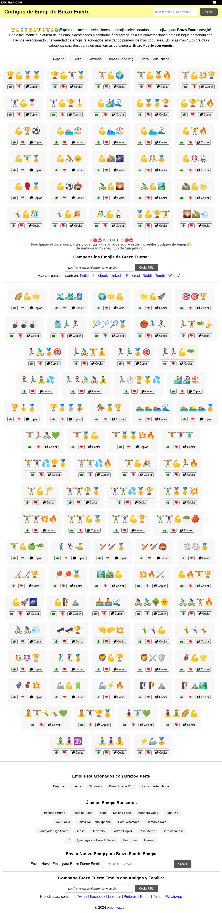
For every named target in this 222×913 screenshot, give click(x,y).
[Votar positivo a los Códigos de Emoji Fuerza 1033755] (138, 586)
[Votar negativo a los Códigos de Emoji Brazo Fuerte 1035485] (62, 114)
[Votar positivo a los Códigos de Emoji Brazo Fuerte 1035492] (184, 114)
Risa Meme (147, 831)
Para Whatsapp (128, 822)
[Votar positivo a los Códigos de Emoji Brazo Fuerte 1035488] (14, 198)
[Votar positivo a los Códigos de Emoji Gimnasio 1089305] (138, 613)
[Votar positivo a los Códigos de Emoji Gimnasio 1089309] (33, 474)
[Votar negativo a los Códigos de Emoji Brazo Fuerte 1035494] (148, 114)
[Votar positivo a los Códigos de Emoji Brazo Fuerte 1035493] (98, 86)
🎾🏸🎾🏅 (109, 324)
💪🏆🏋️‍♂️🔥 (197, 103)
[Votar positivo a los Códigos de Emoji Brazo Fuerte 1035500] (98, 170)
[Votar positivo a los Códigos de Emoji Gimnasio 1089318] (183, 336)
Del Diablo (63, 822)
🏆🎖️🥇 (23, 407)
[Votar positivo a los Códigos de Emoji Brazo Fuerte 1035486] (56, 198)
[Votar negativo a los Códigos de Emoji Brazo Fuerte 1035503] (150, 86)
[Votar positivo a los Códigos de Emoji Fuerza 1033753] (56, 752)
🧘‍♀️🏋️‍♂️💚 (138, 713)
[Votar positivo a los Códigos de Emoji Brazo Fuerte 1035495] (56, 170)
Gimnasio (95, 59)
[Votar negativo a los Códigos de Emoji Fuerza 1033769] (62, 613)
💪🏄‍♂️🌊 (110, 103)
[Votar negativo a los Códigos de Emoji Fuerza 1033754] (62, 419)
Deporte (58, 59)
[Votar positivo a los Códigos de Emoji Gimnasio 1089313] (30, 447)
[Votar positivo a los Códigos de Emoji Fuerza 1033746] (116, 530)
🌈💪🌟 (27, 296)
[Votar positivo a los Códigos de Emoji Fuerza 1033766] (98, 669)
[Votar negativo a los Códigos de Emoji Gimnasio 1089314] (80, 530)
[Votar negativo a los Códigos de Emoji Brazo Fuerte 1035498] (19, 114)
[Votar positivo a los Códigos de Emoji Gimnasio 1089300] (119, 502)
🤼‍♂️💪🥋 (110, 214)
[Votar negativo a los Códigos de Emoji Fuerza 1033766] (106, 669)
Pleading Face (82, 812)
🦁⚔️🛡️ (153, 658)
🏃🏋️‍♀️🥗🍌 (196, 324)
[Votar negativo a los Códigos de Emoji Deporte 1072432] (190, 641)
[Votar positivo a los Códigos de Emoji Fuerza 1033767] (97, 586)
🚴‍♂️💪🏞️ (153, 186)
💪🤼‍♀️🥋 (195, 158)
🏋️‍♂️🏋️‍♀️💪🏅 (84, 519)
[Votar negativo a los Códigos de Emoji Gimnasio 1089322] (40, 363)
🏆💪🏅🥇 (23, 75)
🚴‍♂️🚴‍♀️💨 (27, 630)
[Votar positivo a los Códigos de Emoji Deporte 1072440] (54, 336)
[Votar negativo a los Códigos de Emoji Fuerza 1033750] (148, 752)
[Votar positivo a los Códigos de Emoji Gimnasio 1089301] (73, 391)
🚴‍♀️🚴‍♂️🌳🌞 (151, 602)
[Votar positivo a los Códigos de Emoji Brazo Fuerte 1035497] (140, 170)
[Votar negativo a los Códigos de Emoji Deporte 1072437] (23, 669)
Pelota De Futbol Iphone (94, 822)
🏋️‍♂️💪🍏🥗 (27, 546)
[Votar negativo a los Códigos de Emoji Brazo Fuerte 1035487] (194, 86)
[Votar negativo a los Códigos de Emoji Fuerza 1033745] (106, 641)
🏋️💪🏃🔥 (180, 463)
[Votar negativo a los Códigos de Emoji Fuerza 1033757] (36, 502)
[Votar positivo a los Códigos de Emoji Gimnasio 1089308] (120, 363)
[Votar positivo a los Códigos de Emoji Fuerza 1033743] (140, 669)
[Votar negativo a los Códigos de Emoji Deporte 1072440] (62, 336)
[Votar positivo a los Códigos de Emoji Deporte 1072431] (97, 336)
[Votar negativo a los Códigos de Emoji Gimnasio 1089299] (176, 474)
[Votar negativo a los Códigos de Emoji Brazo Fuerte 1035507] (63, 86)
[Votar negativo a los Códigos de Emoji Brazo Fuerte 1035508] (190, 170)
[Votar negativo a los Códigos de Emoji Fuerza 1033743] (148, 669)
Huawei (149, 840)
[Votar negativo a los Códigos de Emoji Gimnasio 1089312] (90, 725)
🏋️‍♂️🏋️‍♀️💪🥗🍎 (177, 519)
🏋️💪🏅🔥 (154, 75)
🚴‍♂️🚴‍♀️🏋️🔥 (196, 602)
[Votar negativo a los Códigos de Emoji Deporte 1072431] (105, 336)
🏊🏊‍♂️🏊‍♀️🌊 (152, 407)
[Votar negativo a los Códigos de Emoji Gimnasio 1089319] (133, 474)
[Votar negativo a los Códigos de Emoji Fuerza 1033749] (23, 697)
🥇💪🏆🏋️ (152, 214)
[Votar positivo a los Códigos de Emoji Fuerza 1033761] (182, 669)
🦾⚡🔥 (111, 685)
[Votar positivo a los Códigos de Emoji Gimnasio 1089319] (125, 474)
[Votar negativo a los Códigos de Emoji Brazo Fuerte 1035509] (106, 142)
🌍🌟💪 (111, 296)
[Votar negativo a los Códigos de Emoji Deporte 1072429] (148, 336)
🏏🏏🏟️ (154, 546)
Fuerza (76, 59)
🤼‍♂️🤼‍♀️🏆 (27, 658)
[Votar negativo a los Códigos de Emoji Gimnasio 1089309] (41, 474)
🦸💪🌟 (195, 658)
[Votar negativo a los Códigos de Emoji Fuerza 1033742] (190, 586)
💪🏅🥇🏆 (152, 103)
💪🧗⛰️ (67, 602)
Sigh (103, 812)
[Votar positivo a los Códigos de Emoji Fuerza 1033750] (140, 752)
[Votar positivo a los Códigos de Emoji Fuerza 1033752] (14, 641)
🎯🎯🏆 (195, 296)
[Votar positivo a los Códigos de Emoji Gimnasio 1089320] (125, 725)
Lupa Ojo (172, 812)
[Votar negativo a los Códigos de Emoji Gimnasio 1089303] (173, 530)
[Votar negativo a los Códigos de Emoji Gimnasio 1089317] (176, 502)
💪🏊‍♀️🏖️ (111, 131)
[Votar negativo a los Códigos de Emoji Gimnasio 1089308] (129, 363)
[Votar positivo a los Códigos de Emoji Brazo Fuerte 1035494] (140, 114)
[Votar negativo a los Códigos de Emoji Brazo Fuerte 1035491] (63, 225)
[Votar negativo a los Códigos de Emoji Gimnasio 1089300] (127, 502)
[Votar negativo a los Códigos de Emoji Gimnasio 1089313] (38, 447)
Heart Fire (130, 840)
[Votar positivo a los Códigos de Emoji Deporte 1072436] (183, 558)
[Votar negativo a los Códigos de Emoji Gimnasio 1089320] (133, 725)
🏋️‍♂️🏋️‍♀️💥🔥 (40, 519)
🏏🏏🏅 (112, 546)
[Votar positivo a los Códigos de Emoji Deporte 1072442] (56, 641)
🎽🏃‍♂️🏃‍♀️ (67, 324)
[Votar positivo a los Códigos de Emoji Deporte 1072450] (182, 308)
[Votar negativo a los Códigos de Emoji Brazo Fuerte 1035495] (65, 170)
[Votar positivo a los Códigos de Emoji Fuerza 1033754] (54, 419)
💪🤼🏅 (153, 158)
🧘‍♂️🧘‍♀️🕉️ (69, 741)
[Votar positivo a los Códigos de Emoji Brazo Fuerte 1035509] (98, 142)
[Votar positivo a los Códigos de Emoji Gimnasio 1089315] (24, 391)
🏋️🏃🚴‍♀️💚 (42, 435)
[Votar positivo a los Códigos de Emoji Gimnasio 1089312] (81, 725)
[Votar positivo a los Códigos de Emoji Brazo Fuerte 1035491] (55, 225)
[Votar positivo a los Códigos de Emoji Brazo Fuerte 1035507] (55, 86)
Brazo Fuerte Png (121, 59)
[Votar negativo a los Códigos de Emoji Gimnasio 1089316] (191, 613)
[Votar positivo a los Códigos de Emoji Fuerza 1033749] (14, 697)
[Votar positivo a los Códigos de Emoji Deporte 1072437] (14, 669)
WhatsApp (176, 275)
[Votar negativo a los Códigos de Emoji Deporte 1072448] (21, 586)
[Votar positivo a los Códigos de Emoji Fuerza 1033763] (140, 641)
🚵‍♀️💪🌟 (195, 186)
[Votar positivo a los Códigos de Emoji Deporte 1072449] (141, 558)
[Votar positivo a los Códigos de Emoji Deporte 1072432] (182, 641)
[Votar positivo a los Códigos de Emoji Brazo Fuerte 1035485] (54, 114)
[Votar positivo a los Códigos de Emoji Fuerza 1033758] (56, 697)
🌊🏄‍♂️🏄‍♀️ (69, 296)
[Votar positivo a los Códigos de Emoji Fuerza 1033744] (183, 225)
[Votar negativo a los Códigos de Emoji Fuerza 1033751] (65, 308)
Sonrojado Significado (53, 831)
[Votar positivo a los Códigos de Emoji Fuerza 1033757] (27, 502)
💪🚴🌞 (69, 158)
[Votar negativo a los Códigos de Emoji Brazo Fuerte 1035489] (190, 198)
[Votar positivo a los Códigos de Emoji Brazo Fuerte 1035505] (140, 198)
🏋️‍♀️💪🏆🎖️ (66, 103)
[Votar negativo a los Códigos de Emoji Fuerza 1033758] (65, 697)
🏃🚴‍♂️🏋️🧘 (89, 352)
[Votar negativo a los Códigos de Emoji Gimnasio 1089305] (147, 613)
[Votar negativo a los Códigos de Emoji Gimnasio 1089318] (191, 336)
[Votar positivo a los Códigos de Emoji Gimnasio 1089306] (120, 447)
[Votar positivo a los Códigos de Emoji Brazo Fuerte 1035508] (182, 170)
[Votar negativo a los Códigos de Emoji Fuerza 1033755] (147, 586)
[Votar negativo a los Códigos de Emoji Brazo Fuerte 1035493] (106, 86)
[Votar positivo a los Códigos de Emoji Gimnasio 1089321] (70, 502)
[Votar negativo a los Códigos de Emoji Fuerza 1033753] (65, 752)
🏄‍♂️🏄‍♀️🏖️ (186, 380)
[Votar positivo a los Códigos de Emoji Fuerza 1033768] (98, 697)
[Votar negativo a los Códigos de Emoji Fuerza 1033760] (36, 530)
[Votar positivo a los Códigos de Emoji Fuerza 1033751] (56, 308)
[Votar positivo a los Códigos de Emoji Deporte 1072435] (12, 336)
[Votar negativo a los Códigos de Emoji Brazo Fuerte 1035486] (65, 198)
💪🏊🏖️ (69, 131)
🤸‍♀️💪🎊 (26, 214)
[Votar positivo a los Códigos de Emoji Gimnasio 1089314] (72, 530)
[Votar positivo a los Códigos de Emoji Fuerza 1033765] (12, 613)
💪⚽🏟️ (69, 186)
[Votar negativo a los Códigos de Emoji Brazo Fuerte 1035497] (148, 170)
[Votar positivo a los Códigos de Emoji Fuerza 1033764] (10, 419)
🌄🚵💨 (196, 214)
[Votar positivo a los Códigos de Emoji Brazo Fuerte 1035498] (10, 114)
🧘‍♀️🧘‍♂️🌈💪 (180, 713)
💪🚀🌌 (25, 602)
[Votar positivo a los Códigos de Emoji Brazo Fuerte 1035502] (14, 142)
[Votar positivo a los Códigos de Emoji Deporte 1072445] (99, 558)
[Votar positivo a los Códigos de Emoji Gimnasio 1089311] (14, 558)
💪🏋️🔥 (195, 131)
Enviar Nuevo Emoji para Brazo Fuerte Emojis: (66, 864)
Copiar (33, 86)
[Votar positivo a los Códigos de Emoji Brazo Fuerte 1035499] (56, 142)
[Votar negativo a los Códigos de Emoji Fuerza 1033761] (190, 669)
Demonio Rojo (156, 822)
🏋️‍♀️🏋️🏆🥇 (83, 491)
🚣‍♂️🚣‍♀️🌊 (108, 602)
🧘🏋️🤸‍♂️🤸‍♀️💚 (45, 713)
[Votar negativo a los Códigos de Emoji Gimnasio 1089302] (41, 725)
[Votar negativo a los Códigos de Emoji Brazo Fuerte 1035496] (148, 225)
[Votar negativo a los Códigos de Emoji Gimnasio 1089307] (176, 725)
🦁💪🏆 (111, 658)
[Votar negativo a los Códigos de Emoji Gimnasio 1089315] (32, 391)
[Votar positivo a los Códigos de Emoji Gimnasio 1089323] (81, 474)
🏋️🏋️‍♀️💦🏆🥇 (45, 463)
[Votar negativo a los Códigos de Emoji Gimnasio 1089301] (81, 391)
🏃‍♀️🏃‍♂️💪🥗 (177, 352)
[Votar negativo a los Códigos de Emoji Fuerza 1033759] (148, 697)
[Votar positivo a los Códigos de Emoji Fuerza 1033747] (140, 308)
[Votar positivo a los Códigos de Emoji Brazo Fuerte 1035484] (97, 225)
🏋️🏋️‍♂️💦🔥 (94, 463)
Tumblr (160, 275)
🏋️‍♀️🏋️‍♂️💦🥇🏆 (132, 491)
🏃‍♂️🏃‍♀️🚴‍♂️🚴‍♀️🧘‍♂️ (86, 380)
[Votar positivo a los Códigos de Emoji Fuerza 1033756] (98, 308)
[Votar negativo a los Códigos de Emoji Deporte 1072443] (65, 669)
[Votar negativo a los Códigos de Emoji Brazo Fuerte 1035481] (190, 142)
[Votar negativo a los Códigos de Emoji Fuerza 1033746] (124, 530)
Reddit (147, 275)
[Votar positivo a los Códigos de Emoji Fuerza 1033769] (54, 613)
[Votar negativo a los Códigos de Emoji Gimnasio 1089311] (23, 558)
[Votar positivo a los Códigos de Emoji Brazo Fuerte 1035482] (10, 86)
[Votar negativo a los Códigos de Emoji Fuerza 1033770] (81, 447)
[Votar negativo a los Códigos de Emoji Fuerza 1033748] (190, 697)
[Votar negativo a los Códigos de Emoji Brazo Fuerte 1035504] (105, 114)
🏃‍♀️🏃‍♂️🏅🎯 (133, 352)
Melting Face (122, 812)
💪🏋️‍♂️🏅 (27, 158)
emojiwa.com (117, 907)
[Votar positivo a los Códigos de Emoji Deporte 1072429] (140, 336)
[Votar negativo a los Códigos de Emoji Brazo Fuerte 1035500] (106, 170)
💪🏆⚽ (27, 131)
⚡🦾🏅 (153, 741)
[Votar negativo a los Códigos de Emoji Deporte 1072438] (104, 613)
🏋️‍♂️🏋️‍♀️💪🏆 (129, 519)
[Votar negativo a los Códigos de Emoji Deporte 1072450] (190, 308)
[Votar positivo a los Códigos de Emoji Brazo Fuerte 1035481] (182, 142)
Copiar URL (146, 267)
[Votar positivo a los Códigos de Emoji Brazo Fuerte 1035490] (140, 142)
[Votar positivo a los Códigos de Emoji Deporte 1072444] (97, 419)
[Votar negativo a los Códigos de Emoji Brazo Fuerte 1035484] (105, 225)
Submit (182, 864)
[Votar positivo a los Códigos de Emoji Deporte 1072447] (184, 419)
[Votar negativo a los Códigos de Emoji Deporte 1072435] (20, 336)
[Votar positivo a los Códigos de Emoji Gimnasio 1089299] (168, 474)
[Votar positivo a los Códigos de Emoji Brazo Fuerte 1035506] (14, 170)
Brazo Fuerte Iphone (155, 59)
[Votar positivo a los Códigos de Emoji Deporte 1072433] (57, 558)
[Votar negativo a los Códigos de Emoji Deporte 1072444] (105, 419)
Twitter (85, 275)
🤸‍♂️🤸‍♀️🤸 (195, 630)
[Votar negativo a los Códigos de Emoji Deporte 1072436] (191, 558)
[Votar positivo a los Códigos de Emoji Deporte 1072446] (98, 752)
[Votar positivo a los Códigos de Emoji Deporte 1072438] (95, 613)
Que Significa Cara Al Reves (96, 840)
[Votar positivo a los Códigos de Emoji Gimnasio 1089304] (126, 391)
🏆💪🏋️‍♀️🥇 (68, 75)
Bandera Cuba (148, 812)
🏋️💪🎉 (138, 463)
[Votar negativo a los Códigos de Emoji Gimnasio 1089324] (173, 363)
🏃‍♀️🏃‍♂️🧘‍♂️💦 (37, 380)
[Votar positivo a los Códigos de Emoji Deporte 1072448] (13, 586)
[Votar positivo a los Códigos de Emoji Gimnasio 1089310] (76, 363)
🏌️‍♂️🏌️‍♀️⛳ (70, 546)
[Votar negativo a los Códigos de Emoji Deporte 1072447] (193, 419)
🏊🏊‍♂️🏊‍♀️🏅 (197, 407)
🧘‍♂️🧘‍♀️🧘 (111, 741)
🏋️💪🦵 (40, 491)
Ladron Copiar (122, 831)
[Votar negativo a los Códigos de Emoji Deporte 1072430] (148, 419)
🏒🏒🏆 (26, 574)
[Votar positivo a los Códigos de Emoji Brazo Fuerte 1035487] (186, 86)
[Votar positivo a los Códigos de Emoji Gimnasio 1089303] (165, 530)
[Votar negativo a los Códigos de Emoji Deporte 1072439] (63, 586)
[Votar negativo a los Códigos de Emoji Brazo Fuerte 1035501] (21, 225)
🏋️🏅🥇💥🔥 (133, 435)
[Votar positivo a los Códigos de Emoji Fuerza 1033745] (98, 641)
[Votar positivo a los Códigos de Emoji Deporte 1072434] (173, 391)
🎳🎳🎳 (25, 324)
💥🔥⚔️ (152, 574)
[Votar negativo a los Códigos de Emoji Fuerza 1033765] (20, 613)
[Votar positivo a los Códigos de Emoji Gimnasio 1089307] (168, 725)
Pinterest (133, 275)
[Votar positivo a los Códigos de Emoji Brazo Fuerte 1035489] (182, 198)
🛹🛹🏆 (69, 630)
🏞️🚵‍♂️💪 (110, 574)
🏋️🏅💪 (86, 435)
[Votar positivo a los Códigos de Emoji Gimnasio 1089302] (33, 725)
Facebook (100, 275)
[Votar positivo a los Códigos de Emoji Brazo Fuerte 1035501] (13, 225)
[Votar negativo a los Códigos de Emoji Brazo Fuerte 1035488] (23, 198)
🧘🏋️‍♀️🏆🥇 (94, 713)
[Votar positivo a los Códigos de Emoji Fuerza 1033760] (27, 530)
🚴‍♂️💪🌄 (111, 186)
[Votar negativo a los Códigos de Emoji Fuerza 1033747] (148, 308)
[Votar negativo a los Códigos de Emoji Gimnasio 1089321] (79, 502)
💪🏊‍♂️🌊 (153, 131)
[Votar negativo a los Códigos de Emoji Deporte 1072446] (106, 752)
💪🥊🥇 (27, 186)
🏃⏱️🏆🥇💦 (139, 380)
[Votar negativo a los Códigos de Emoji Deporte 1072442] (65, 641)
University (98, 831)
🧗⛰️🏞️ (195, 685)
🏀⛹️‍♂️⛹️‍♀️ (153, 324)
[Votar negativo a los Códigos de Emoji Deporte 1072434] (182, 391)
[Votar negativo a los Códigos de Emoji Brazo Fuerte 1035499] (65, 142)
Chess (80, 831)
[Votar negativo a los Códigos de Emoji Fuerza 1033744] (191, 225)
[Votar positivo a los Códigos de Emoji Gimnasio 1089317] (168, 502)
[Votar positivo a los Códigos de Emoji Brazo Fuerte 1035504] (97, 114)
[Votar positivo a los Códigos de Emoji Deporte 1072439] (55, 586)
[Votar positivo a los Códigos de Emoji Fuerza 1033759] (140, 697)
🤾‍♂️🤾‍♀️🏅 (69, 658)
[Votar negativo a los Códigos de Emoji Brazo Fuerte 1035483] (106, 198)
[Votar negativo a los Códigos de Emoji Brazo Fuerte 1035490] (148, 142)
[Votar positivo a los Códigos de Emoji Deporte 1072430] (140, 419)
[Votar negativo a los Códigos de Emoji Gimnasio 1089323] (90, 474)
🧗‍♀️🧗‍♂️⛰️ (153, 685)
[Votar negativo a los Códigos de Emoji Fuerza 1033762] (23, 308)
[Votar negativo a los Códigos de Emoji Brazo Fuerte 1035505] (148, 198)
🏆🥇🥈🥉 (66, 407)
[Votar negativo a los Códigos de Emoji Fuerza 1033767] (105, 586)
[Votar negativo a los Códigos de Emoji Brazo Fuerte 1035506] (23, 170)
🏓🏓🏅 (68, 574)
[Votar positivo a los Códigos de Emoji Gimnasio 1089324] (165, 363)
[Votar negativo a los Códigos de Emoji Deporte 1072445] (108, 558)
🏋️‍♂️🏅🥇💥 (180, 491)
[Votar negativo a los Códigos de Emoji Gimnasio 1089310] (84, 363)
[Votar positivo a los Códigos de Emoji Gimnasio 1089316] (183, 613)
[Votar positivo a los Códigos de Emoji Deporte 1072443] (56, 669)
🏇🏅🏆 (110, 407)
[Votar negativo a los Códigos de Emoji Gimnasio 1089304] (134, 391)
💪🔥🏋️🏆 (194, 574)
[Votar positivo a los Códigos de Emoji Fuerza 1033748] (182, 697)
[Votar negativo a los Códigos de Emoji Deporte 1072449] (150, 558)
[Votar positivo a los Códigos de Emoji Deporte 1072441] (168, 447)
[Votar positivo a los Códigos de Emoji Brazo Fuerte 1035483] (98, 198)
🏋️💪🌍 (111, 75)
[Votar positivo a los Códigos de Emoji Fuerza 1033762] (14, 308)
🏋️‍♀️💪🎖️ (23, 103)
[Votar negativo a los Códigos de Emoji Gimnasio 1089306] (129, 447)
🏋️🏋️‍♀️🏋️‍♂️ (181, 435)
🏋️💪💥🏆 (198, 75)
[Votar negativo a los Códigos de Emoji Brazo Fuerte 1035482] (19, 86)
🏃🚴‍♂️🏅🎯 (44, 352)
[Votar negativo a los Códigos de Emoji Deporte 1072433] (66, 558)
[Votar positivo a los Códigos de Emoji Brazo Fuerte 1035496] (140, 225)
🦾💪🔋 (69, 685)
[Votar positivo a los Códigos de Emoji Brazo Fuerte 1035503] (141, 86)
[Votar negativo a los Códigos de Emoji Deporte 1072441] (176, 447)
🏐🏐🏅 (196, 546)
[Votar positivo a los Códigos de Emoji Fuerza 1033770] (73, 447)
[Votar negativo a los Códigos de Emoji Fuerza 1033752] (23, 641)
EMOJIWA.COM (11, 2)
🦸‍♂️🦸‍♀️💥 (27, 685)
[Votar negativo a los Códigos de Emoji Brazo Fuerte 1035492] (193, 114)
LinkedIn (117, 275)
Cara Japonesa (173, 831)
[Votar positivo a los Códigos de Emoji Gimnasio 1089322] (31, 363)
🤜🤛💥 (111, 630)
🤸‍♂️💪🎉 (68, 214)
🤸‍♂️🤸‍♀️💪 (153, 630)
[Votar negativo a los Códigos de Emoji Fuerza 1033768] (106, 697)
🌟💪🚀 (153, 296)
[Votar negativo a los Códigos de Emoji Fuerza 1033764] (19, 419)
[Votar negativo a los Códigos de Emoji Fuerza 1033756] (106, 308)
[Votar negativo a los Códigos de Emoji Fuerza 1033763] (148, 641)
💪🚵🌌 (111, 158)
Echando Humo (54, 812)
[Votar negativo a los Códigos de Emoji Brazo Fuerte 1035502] (23, 142)
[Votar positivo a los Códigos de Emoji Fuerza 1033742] (182, 586)
